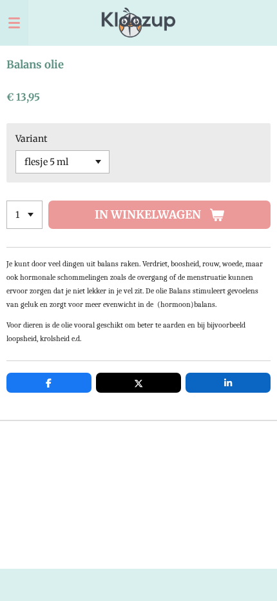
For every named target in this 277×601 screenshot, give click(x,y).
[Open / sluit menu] (14, 22)
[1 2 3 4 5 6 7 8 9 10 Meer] (24, 215)
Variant (31, 138)
